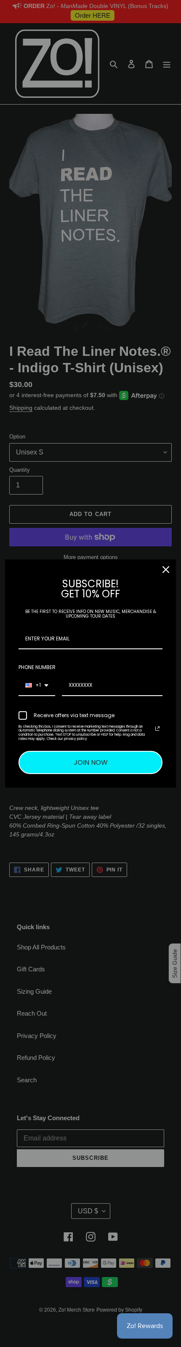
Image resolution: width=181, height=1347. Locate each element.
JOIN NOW (91, 762)
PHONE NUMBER (37, 667)
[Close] (166, 569)
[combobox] (37, 685)
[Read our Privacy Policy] (157, 728)
